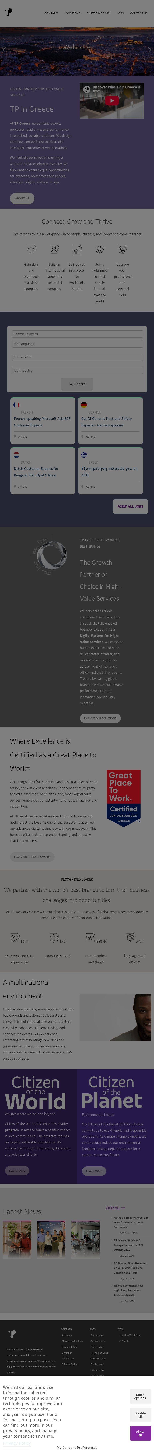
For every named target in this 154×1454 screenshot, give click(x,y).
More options (140, 1396)
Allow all (140, 1433)
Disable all (140, 1415)
